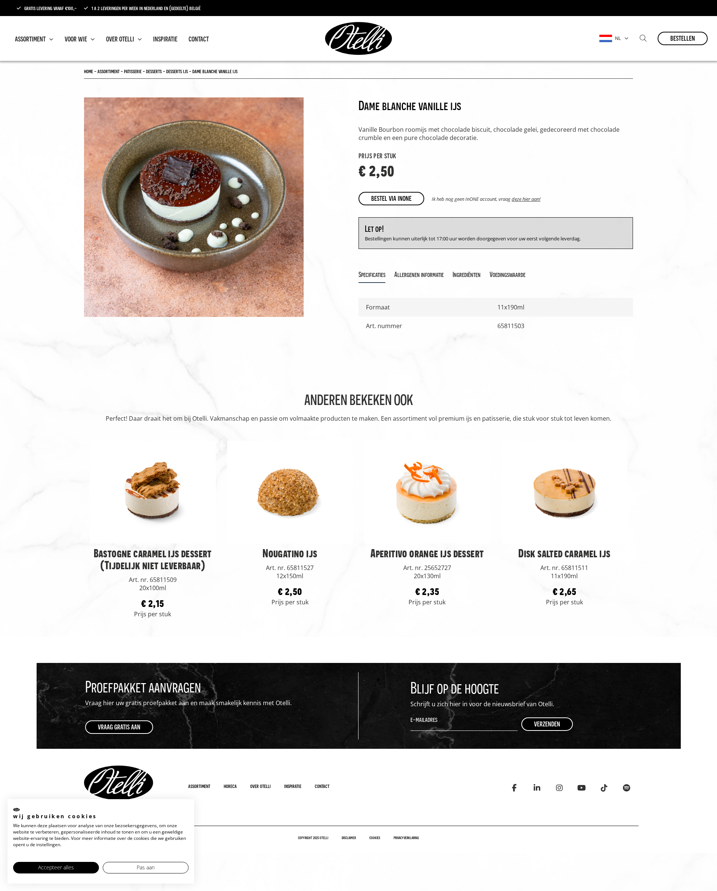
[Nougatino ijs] (290, 491)
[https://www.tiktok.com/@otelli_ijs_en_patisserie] (604, 788)
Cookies (374, 837)
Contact (199, 38)
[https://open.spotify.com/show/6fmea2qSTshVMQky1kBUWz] (626, 788)
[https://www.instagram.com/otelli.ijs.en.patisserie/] (559, 788)
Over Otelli (121, 38)
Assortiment (31, 38)
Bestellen (682, 38)
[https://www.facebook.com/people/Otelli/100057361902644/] (514, 788)
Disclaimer (349, 837)
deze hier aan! (526, 199)
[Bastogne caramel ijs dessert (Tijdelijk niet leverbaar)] (152, 491)
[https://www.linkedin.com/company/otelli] (536, 788)
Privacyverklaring (406, 837)
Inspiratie (165, 38)
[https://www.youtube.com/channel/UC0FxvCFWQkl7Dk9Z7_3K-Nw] (581, 788)
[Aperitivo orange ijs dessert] (427, 491)
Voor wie (77, 38)
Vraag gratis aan (119, 726)
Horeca (230, 785)
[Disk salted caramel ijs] (564, 491)
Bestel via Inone (391, 198)
